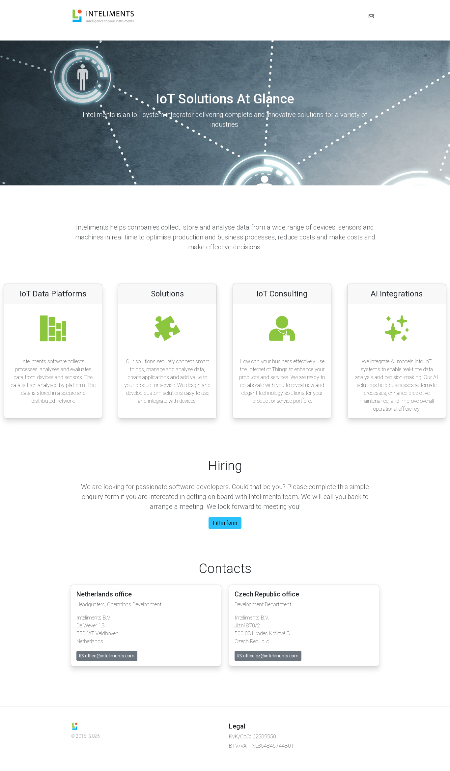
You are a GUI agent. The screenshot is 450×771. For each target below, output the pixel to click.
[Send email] (371, 16)
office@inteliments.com (109, 655)
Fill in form (225, 523)
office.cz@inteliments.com (270, 655)
